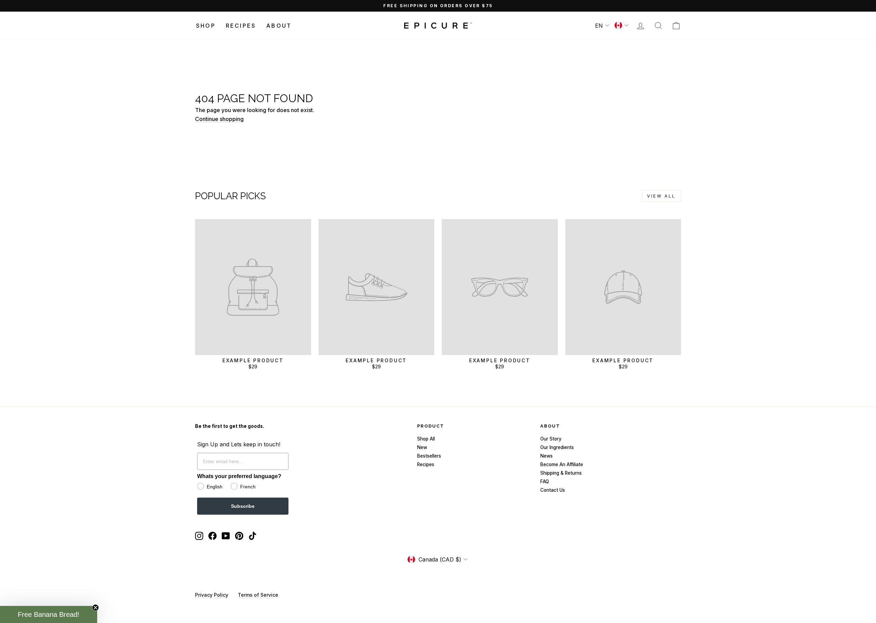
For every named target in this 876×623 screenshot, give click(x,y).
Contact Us (552, 490)
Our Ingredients (557, 447)
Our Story (551, 439)
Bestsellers (429, 456)
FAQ (544, 481)
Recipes (241, 25)
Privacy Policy (211, 595)
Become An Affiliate (561, 464)
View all (661, 196)
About (279, 25)
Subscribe (243, 506)
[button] (48, 614)
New (422, 447)
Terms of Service (258, 595)
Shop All (426, 439)
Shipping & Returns (561, 473)
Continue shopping (219, 119)
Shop (206, 25)
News (546, 456)
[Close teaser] (95, 607)
